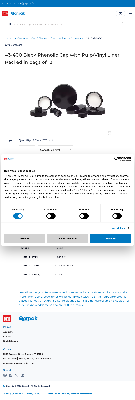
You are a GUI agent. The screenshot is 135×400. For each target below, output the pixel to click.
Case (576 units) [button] (50, 149)
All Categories (21, 38)
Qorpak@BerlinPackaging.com (18, 363)
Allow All (110, 238)
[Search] (10, 24)
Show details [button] (117, 228)
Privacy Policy (33, 393)
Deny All (24, 238)
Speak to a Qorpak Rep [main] (22, 3)
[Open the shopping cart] (120, 13)
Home (8, 38)
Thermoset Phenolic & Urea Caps (67, 38)
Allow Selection (68, 238)
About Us (8, 332)
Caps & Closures (39, 38)
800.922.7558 (10, 358)
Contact (7, 336)
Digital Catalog (10, 341)
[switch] (51, 216)
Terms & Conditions (13, 393)
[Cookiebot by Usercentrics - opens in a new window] (116, 158)
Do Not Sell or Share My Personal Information (69, 393)
